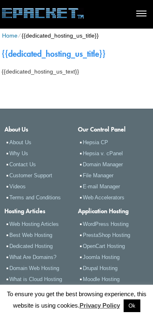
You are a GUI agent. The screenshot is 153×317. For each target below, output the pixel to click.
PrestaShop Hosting (106, 235)
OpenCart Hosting (104, 246)
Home (10, 35)
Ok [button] (132, 306)
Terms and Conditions (35, 197)
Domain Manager (103, 164)
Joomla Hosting (101, 257)
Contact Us (22, 164)
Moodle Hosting (101, 279)
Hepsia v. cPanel (103, 153)
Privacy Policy (100, 305)
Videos (17, 186)
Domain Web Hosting (34, 268)
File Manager (98, 175)
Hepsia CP (95, 142)
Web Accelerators (103, 197)
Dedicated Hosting (31, 246)
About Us (20, 142)
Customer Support (30, 175)
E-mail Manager (101, 186)
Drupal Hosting (100, 268)
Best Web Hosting (30, 235)
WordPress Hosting (106, 224)
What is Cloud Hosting (35, 279)
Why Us (18, 153)
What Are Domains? (32, 257)
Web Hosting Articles (34, 224)
